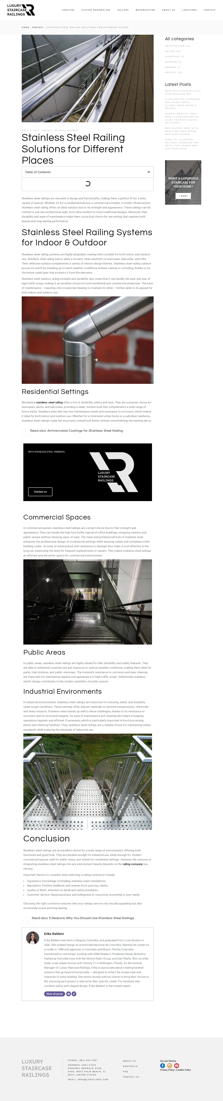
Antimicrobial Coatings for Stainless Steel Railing (85, 430)
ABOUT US (129, 1061)
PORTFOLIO (130, 1066)
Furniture (172, 56)
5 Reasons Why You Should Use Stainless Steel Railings (91, 918)
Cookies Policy (183, 1070)
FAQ (125, 1071)
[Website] (74, 993)
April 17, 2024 (30, 130)
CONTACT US (131, 1077)
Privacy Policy (167, 1070)
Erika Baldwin (68, 130)
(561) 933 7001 (88, 1060)
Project (38, 27)
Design (170, 51)
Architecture (175, 46)
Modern (170, 67)
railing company (133, 864)
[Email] (68, 993)
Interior (171, 62)
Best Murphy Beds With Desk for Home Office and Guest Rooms (182, 131)
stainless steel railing (49, 402)
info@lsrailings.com (93, 1079)
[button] (148, 171)
